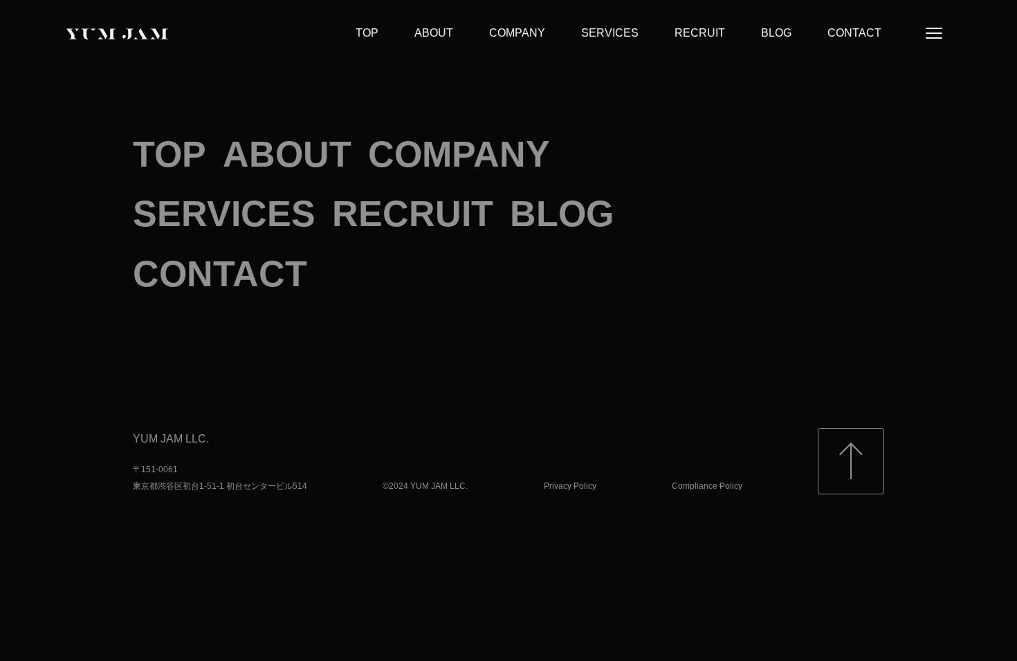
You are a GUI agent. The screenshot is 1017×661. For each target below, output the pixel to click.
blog (776, 33)
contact (854, 33)
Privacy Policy (570, 486)
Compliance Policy (707, 486)
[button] (934, 33)
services (610, 33)
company (517, 33)
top (367, 33)
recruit (700, 33)
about (433, 33)
